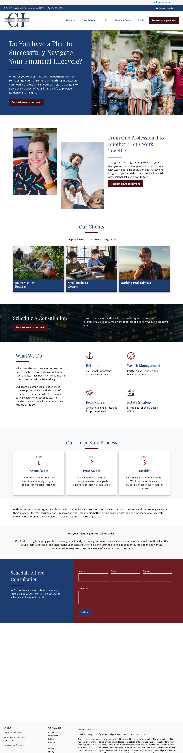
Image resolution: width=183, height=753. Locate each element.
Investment (53, 735)
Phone (146, 571)
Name (82, 571)
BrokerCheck (139, 734)
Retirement (53, 732)
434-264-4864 (57, 8)
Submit (85, 612)
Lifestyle (51, 751)
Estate (51, 739)
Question (84, 588)
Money (51, 748)
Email (114, 571)
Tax (49, 745)
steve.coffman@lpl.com (14, 745)
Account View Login (167, 8)
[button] (70, 20)
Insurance (52, 742)
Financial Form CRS (90, 729)
